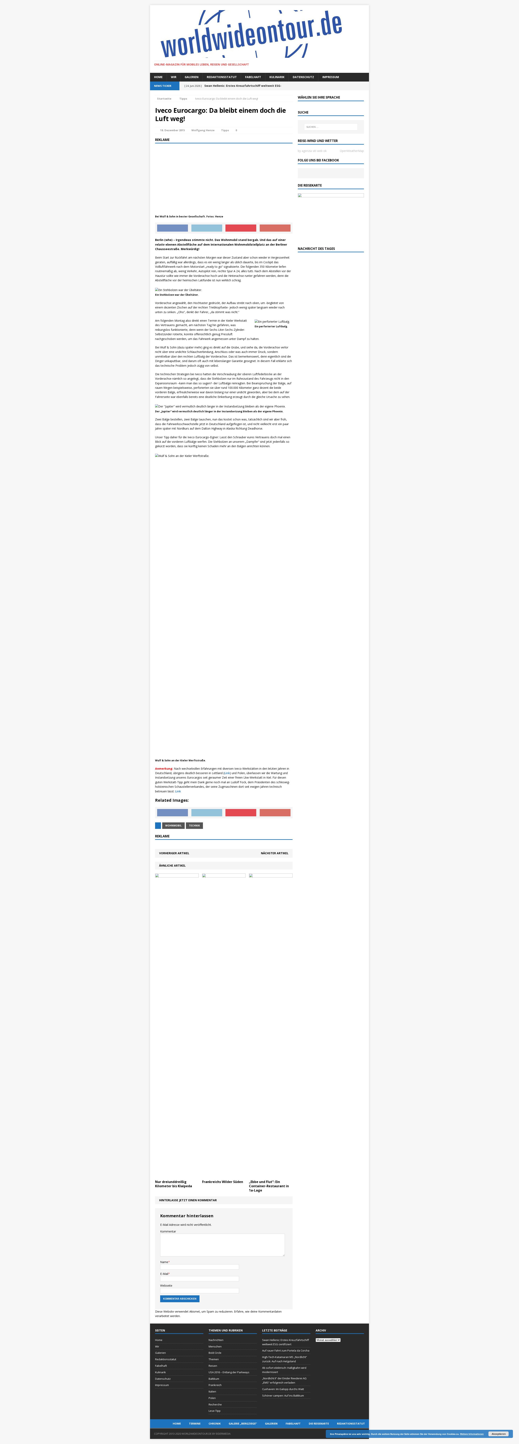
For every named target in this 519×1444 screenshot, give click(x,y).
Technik (194, 825)
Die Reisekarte (319, 1423)
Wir (173, 77)
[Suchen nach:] (331, 127)
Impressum (330, 77)
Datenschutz (303, 77)
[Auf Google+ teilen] (275, 228)
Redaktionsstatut (222, 77)
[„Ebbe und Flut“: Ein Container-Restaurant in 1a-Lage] (271, 1175)
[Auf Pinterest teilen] (240, 228)
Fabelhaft (253, 77)
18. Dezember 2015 (172, 130)
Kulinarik (276, 77)
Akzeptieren (499, 1434)
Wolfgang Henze (202, 130)
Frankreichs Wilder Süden (222, 1182)
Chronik (215, 1423)
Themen (214, 1359)
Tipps (225, 130)
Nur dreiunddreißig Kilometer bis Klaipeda (173, 1184)
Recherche (215, 1404)
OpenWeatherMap (352, 151)
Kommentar (168, 1231)
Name (164, 1262)
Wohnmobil (173, 825)
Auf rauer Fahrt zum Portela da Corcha (285, 1350)
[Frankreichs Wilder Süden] (224, 1175)
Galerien (191, 77)
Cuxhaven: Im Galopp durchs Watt (283, 1389)
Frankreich (215, 1385)
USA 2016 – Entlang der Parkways (229, 1372)
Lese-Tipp (215, 1411)
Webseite (166, 1285)
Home (158, 77)
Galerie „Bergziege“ (243, 1423)
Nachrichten (216, 1340)
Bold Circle (215, 1353)
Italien (212, 1391)
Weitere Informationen (472, 1433)
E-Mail (164, 1274)
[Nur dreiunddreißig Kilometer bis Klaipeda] (177, 1175)
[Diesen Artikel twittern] (206, 228)
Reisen (213, 1366)
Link (227, 773)
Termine (195, 1423)
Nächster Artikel (274, 853)
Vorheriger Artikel (174, 853)
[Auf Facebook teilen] (172, 228)
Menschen (215, 1346)
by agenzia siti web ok (312, 151)
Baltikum (214, 1379)
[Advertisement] (224, 175)
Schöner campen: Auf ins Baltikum (283, 1395)
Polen (212, 1398)
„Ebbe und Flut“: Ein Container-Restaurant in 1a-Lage (269, 1186)
